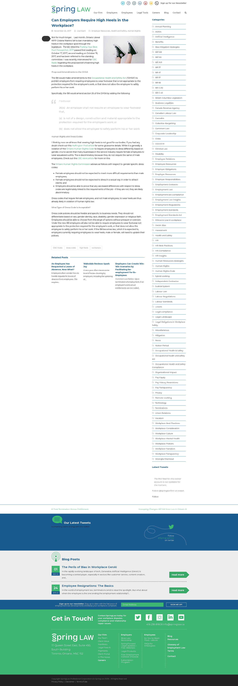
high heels (84, 248)
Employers (126, 635)
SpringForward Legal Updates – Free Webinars (129, 645)
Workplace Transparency (167, 454)
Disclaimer (70, 681)
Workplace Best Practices (167, 423)
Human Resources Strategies (169, 261)
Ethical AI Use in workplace (168, 220)
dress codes (71, 248)
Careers (102, 660)
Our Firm (102, 635)
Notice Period (162, 345)
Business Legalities (164, 103)
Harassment (161, 230)
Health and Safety (119, 31)
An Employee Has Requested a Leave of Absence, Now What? (63, 266)
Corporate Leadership (165, 133)
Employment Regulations (167, 205)
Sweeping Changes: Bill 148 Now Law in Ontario (162, 509)
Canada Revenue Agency (167, 108)
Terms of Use (82, 681)
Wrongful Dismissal (164, 459)
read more (178, 574)
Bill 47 (158, 72)
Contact (171, 656)
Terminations (161, 408)
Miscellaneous (162, 330)
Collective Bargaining (165, 123)
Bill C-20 (159, 87)
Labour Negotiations (165, 296)
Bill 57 (158, 77)
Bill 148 (158, 52)
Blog (169, 636)
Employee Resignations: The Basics (87, 585)
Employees (149, 635)
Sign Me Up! (176, 604)
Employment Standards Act (168, 215)
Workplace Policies (164, 443)
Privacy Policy (57, 681)
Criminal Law (161, 149)
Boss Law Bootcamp (126, 639)
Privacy (158, 392)
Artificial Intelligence (164, 37)
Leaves (158, 306)
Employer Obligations (165, 169)
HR (156, 240)
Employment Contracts (166, 184)
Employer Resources (101, 31)
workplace (96, 248)
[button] (46, 38)
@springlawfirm (166, 490)
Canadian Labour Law (165, 113)
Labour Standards (163, 301)
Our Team (102, 638)
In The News (104, 657)
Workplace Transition (165, 448)
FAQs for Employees (149, 644)
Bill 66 (158, 82)
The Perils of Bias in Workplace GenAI (89, 567)
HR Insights (161, 255)
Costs (158, 138)
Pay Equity (160, 377)
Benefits (159, 42)
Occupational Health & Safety (169, 350)
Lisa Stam (81, 31)
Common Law (162, 128)
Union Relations (163, 413)
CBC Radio (58, 248)
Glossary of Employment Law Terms (176, 647)
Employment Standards (166, 210)
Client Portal (104, 654)
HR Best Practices (164, 245)
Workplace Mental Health (167, 438)
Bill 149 (158, 57)
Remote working (163, 398)
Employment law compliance (169, 194)
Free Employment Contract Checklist (130, 655)
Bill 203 (158, 62)
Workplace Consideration (167, 428)
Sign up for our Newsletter (173, 3)
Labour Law (161, 291)
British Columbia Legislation (168, 98)
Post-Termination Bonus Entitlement (71, 509)
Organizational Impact (166, 372)
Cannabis (159, 118)
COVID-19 (159, 143)
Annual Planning (163, 26)
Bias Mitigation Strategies (167, 47)
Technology (160, 403)
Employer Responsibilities (167, 179)
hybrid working (162, 276)
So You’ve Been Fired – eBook (151, 639)
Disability (159, 154)
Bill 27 (158, 67)
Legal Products (128, 651)
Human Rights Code (165, 271)
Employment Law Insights (168, 199)
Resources (172, 639)
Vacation (159, 418)
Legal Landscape (163, 317)
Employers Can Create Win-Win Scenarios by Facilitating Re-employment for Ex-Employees (129, 269)
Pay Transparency (163, 387)
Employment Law (164, 189)
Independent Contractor (167, 281)
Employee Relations (165, 159)
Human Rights (134, 31)
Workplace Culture (164, 433)
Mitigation (160, 335)
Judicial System (162, 286)
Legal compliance (164, 312)
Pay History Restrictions (166, 382)
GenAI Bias (160, 225)
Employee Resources (165, 164)
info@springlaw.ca (173, 624)
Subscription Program (127, 661)
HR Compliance (163, 250)
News (158, 340)
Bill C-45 (159, 93)
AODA (158, 31)
